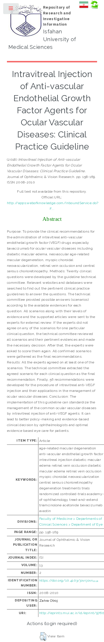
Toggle (11, 10)
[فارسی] (83, 8)
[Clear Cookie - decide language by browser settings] (94, 8)
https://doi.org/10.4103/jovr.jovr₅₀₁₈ (68, 580)
